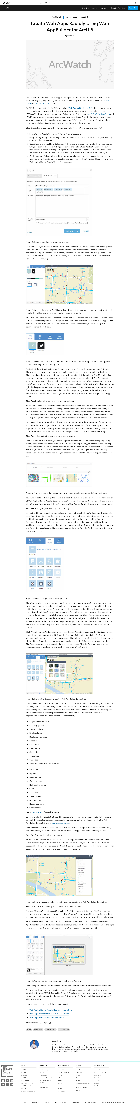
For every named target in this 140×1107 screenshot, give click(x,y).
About (94, 8)
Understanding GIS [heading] (64, 1065)
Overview (85, 8)
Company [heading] (78, 1065)
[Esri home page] (7, 2)
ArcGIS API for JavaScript (99, 114)
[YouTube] (11, 1084)
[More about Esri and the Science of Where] (7, 1071)
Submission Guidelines (117, 8)
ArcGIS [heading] (23, 1065)
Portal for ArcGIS (42, 103)
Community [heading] (43, 1065)
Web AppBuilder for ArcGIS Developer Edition (49, 1013)
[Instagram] (7, 1084)
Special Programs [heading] (99, 1065)
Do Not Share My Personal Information (113, 1102)
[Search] (129, 2)
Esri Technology (71, 17)
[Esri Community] (3, 1084)
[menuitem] (28, 1070)
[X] (7, 1080)
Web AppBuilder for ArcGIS (80, 108)
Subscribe (132, 8)
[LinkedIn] (11, 1080)
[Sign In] (135, 2)
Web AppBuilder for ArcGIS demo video (46, 1017)
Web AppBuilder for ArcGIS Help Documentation (50, 1010)
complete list (36, 812)
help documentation (60, 823)
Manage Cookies (90, 1102)
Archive (103, 8)
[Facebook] (3, 1080)
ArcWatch (7, 8)
